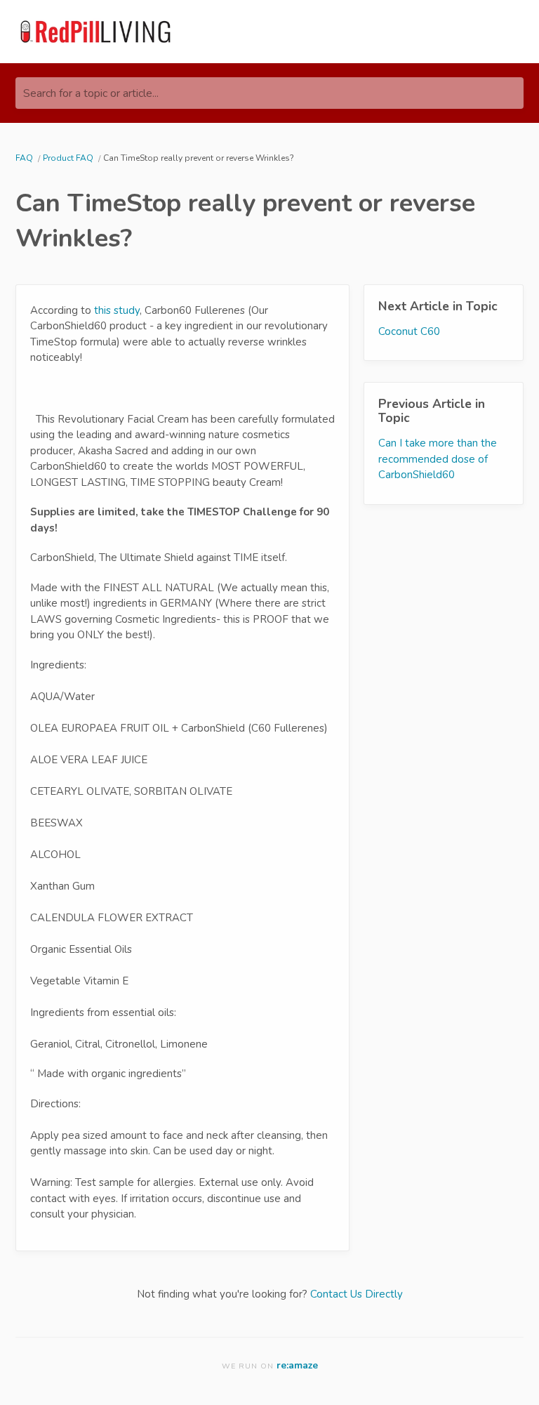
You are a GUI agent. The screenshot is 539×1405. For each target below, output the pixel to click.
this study (117, 310)
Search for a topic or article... (91, 93)
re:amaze (297, 1365)
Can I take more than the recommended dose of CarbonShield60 (437, 459)
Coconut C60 (409, 331)
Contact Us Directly (356, 1294)
